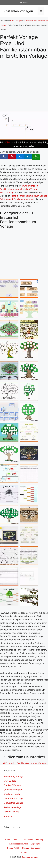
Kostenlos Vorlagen (18, 11)
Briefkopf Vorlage (12, 785)
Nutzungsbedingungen (18, 844)
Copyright (35, 844)
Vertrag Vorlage (11, 811)
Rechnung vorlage (12, 807)
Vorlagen (19, 21)
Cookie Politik (13, 848)
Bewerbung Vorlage (13, 776)
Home (12, 21)
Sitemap (25, 848)
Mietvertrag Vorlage (13, 803)
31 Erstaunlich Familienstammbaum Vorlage (24, 763)
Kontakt (24, 852)
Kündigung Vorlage (13, 794)
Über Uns (17, 839)
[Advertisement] (24, 83)
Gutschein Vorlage (13, 789)
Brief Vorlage (10, 781)
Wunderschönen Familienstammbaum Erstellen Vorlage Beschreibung (19, 189)
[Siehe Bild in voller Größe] (24, 139)
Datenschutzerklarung (33, 839)
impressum (36, 848)
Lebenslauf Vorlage (13, 798)
